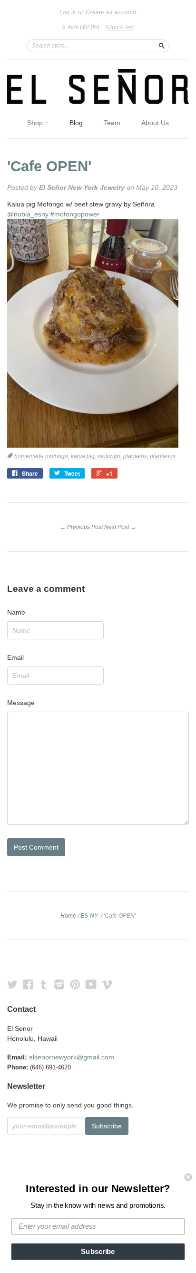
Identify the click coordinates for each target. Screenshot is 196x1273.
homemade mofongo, (42, 456)
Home (68, 915)
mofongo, (110, 456)
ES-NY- (89, 915)
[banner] (98, 86)
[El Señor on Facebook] (28, 984)
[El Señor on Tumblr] (44, 984)
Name (16, 612)
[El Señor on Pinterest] (75, 984)
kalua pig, (84, 456)
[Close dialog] (188, 1177)
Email (15, 657)
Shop (36, 123)
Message (21, 702)
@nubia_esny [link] (28, 214)
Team (112, 123)
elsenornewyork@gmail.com (71, 1057)
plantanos (163, 456)
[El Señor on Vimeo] (107, 984)
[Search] (162, 46)
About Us (155, 123)
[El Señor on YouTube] (91, 984)
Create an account (111, 12)
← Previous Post (81, 527)
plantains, (136, 456)
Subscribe (98, 1251)
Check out (120, 26)
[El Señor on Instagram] (59, 984)
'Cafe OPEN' (49, 166)
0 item (81, 26)
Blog (76, 123)
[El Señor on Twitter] (12, 984)
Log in (67, 12)
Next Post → (120, 527)
